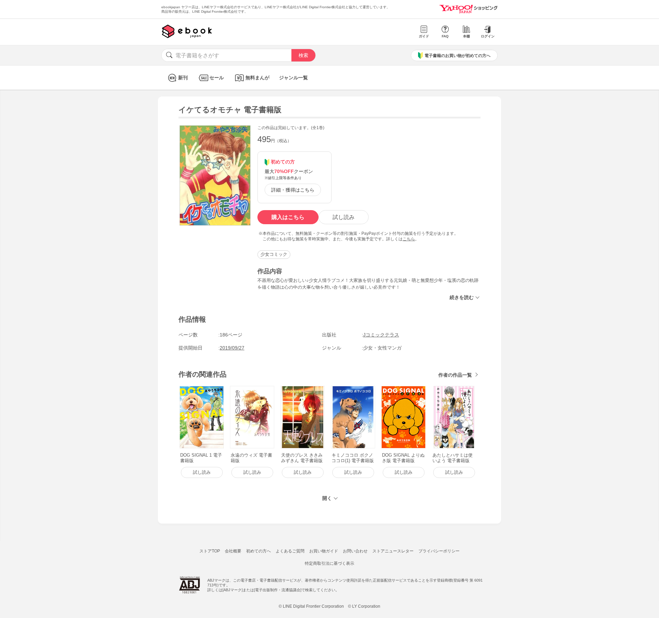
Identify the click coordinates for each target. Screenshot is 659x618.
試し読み (344, 217)
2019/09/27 (232, 348)
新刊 (183, 77)
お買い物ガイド (323, 551)
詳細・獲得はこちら (292, 190)
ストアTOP (209, 551)
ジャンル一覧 (293, 77)
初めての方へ (258, 551)
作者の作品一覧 (455, 375)
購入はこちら (287, 217)
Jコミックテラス (381, 334)
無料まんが (257, 77)
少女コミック (274, 254)
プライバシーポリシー (439, 551)
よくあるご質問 (290, 551)
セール (216, 77)
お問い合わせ (355, 551)
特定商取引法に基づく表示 (329, 563)
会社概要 (233, 551)
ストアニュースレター (393, 551)
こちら (409, 239)
